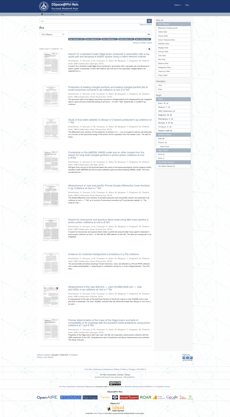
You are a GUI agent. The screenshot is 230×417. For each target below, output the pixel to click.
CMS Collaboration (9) (166, 111)
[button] (177, 5)
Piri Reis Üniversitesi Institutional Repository (76, 386)
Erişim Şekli (162, 75)
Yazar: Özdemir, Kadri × (143, 39)
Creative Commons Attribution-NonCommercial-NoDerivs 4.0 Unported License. (139, 386)
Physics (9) (162, 142)
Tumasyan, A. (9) (164, 126)
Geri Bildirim (49, 357)
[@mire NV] (187, 358)
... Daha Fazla (163, 146)
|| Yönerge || (131, 369)
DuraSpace (73, 354)
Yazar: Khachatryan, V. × (109, 39)
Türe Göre (162, 55)
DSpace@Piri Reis (51, 14)
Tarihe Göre (162, 31)
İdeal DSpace (99, 413)
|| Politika (123, 369)
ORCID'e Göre (163, 43)
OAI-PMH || (141, 369)
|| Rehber (115, 369)
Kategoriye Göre (164, 67)
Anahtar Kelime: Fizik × (126, 39)
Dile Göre (161, 59)
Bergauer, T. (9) (164, 107)
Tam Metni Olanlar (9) (166, 166)
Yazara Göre (163, 35)
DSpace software (43, 354)
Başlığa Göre (163, 47)
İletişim (40, 357)
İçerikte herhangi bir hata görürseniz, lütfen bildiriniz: (115, 377)
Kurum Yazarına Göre (166, 39)
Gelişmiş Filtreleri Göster (142, 42)
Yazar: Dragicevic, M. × (93, 39)
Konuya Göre (163, 51)
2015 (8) (161, 154)
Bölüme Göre (163, 63)
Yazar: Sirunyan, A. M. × (76, 39)
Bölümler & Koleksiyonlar (168, 28)
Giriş (160, 85)
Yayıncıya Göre (164, 71)
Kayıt (160, 89)
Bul (149, 34)
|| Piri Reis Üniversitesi (93, 369)
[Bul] (149, 21)
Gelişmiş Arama (146, 24)
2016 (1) (161, 158)
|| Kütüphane (107, 369)
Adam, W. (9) (163, 103)
